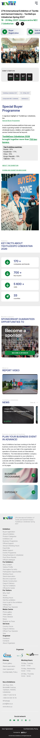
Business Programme (10, 541)
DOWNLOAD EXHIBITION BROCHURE (14, 170)
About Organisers (9, 643)
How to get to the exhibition (12, 602)
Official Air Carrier (9, 588)
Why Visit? (6, 593)
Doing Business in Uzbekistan (13, 555)
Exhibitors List (7, 539)
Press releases (8, 617)
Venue (5, 595)
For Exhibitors (8, 562)
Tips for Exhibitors (9, 586)
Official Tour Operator (10, 607)
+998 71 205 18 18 (9, 695)
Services (6, 624)
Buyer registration (9, 532)
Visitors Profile (8, 567)
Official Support (8, 543)
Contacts (6, 641)
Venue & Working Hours (11, 546)
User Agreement (8, 669)
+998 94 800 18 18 (10, 698)
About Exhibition (8, 534)
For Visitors (7, 590)
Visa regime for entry (10, 569)
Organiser (6, 636)
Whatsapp (6, 701)
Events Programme (9, 553)
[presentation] (18, 60)
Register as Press (9, 621)
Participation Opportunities (12, 572)
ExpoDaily (6, 548)
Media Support (8, 550)
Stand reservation (9, 576)
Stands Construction (10, 581)
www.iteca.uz (7, 707)
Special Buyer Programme (11, 120)
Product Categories (9, 536)
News (5, 619)
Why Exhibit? (7, 565)
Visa (4, 633)
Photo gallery (7, 612)
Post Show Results (9, 557)
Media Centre (8, 609)
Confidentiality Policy (10, 672)
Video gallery (7, 614)
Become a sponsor (20, 353)
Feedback (6, 638)
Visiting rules (7, 605)
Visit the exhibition (9, 600)
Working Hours (8, 574)
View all (33, 402)
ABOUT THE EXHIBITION (10, 165)
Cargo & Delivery (8, 583)
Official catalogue (9, 560)
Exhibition (6, 529)
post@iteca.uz (8, 704)
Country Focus (8, 626)
